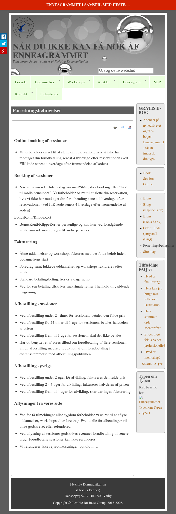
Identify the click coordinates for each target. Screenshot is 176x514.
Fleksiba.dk (49, 93)
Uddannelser (42, 82)
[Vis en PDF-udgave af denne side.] (129, 126)
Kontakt (19, 94)
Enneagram (130, 82)
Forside (21, 81)
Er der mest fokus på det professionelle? (154, 340)
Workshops (74, 82)
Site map (149, 251)
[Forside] (23, 36)
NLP (157, 81)
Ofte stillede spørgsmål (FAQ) (152, 233)
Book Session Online (148, 178)
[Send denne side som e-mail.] (122, 126)
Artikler (102, 82)
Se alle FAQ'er (152, 363)
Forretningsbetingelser (158, 245)
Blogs (147, 198)
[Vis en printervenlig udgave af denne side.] (115, 126)
